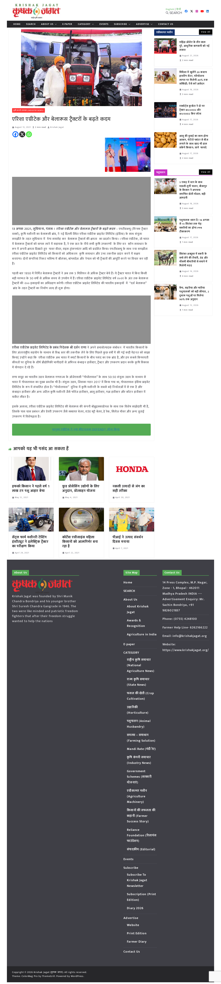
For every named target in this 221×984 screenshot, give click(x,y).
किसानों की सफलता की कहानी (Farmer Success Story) (141, 816)
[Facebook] (15, 134)
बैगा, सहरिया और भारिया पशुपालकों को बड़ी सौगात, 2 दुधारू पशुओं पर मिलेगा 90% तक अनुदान (194, 294)
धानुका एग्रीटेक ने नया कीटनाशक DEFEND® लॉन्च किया (86, 429)
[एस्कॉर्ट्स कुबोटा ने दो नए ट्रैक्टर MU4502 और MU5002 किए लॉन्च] (165, 116)
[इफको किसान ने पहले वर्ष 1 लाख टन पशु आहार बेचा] (31, 459)
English (170, 9)
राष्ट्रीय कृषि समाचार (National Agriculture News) (140, 665)
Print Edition (136, 933)
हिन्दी (178, 9)
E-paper (67, 24)
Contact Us (165, 24)
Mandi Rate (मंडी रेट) (141, 749)
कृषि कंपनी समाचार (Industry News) (28, 110)
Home (17, 24)
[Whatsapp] (29, 134)
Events (103, 24)
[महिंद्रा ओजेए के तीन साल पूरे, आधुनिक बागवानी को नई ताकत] (165, 52)
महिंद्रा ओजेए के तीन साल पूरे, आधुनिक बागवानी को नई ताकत (194, 46)
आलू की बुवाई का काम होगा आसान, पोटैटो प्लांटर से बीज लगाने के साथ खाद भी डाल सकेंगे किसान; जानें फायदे (193, 142)
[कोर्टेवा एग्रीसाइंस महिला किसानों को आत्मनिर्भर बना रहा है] (81, 510)
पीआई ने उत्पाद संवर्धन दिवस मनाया (128, 539)
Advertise (142, 24)
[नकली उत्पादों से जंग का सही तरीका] (131, 459)
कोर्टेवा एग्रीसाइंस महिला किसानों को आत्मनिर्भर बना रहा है (80, 541)
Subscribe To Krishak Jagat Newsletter (137, 880)
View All (205, 32)
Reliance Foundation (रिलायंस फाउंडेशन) (141, 835)
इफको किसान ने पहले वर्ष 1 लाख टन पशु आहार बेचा (31, 488)
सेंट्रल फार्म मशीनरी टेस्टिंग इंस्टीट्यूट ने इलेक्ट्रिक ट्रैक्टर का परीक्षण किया (30, 541)
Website (133, 925)
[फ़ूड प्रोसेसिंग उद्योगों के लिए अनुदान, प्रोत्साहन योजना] (81, 459)
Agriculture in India (142, 634)
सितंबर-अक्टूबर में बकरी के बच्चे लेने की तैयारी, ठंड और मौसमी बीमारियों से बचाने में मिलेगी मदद (193, 260)
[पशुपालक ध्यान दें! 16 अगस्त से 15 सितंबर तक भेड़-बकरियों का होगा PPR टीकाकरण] (165, 232)
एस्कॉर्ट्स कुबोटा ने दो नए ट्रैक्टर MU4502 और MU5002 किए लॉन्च (192, 110)
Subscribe (120, 24)
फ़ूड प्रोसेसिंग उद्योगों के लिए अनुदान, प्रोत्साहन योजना (81, 488)
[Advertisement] (81, 201)
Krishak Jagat (57, 127)
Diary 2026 (135, 908)
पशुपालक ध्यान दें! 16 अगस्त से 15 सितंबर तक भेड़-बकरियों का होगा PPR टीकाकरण (194, 226)
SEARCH (31, 24)
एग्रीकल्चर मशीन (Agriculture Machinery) (137, 796)
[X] (22, 134)
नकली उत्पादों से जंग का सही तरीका (129, 488)
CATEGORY (84, 24)
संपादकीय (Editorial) (141, 849)
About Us (47, 24)
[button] (55, 24)
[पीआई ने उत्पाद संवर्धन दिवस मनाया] (131, 510)
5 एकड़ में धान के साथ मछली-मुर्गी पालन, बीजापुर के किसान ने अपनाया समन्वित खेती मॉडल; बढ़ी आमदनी (193, 190)
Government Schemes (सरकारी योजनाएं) (139, 777)
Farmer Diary (137, 941)
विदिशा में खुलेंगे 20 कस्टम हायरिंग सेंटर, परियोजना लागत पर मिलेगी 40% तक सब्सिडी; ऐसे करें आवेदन (193, 78)
